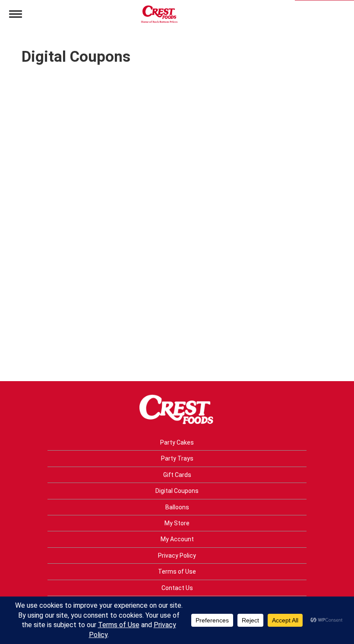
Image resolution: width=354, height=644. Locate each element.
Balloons (177, 507)
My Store (177, 523)
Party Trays (177, 458)
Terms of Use (177, 571)
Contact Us (177, 587)
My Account (177, 539)
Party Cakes (177, 442)
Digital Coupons (177, 490)
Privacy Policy (177, 555)
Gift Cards (177, 474)
